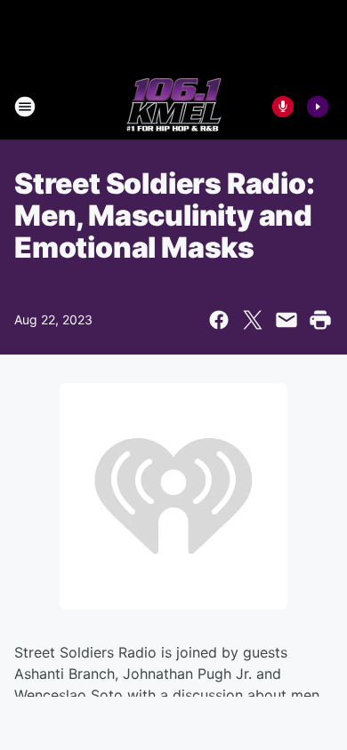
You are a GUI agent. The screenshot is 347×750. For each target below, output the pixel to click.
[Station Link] (174, 106)
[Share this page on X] (252, 319)
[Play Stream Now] (317, 106)
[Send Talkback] (283, 106)
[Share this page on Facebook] (218, 319)
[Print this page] (320, 319)
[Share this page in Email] (286, 319)
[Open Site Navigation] (25, 106)
